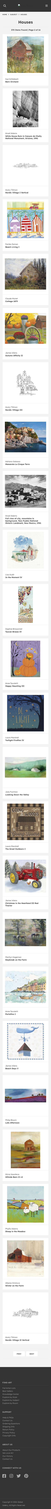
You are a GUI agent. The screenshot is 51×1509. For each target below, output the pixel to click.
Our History (7, 1456)
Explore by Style (9, 1397)
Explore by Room (10, 1403)
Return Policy (8, 1429)
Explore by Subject (10, 1400)
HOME (4, 14)
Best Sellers (7, 1391)
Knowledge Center (10, 1394)
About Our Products (11, 1450)
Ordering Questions (11, 1423)
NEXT (32, 1354)
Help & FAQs (8, 1417)
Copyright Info (9, 1435)
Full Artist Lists (9, 1388)
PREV (19, 1354)
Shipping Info (8, 1426)
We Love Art (7, 1453)
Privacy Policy (8, 1432)
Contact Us (7, 1420)
